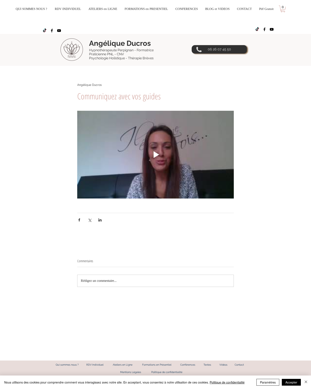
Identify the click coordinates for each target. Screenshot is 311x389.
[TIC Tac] (44, 30)
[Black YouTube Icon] (59, 30)
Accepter (291, 382)
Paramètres (268, 382)
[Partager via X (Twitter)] (90, 220)
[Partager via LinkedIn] (100, 220)
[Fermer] (305, 382)
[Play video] (155, 155)
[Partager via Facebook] (79, 220)
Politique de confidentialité (227, 382)
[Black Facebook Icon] (52, 30)
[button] (283, 8)
